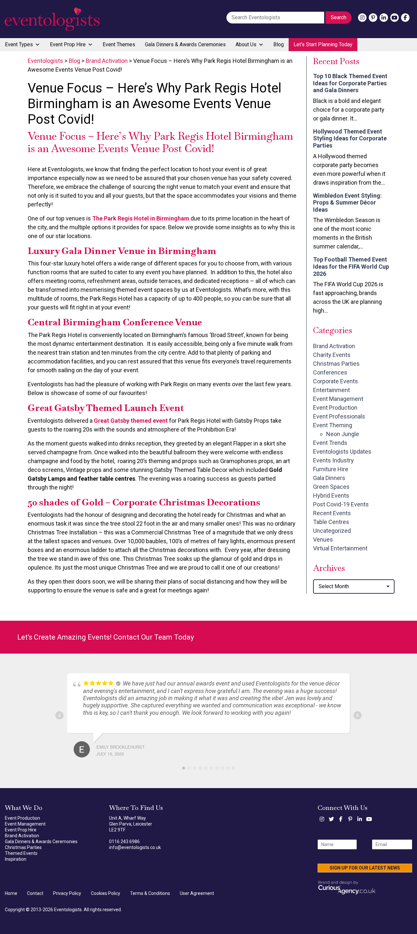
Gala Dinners (329, 477)
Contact (35, 893)
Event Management (338, 398)
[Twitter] (331, 819)
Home (11, 893)
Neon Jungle (342, 434)
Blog (278, 44)
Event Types (19, 44)
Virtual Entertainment (340, 548)
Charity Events (332, 354)
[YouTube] (394, 17)
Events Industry (333, 460)
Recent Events (332, 513)
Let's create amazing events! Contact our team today (105, 637)
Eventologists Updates (342, 451)
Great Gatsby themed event (131, 420)
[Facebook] (405, 17)
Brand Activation (334, 346)
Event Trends (330, 442)
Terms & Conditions (150, 893)
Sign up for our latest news (365, 867)
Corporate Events (335, 381)
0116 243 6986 (124, 841)
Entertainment (331, 390)
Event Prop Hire (68, 44)
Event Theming (332, 425)
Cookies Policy (105, 893)
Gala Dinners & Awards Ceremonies (185, 44)
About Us (246, 44)
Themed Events (21, 853)
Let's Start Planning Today (323, 44)
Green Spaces (331, 486)
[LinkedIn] (384, 17)
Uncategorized (332, 530)
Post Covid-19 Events (341, 504)
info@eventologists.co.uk (135, 847)
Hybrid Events (331, 495)
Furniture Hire (330, 469)
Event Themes (119, 44)
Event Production (335, 407)
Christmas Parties (336, 363)
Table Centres (331, 521)
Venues (323, 539)
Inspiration (15, 859)
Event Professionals (339, 416)
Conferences (330, 372)
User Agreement (197, 893)
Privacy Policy (67, 893)
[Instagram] (362, 17)
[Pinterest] (373, 17)
